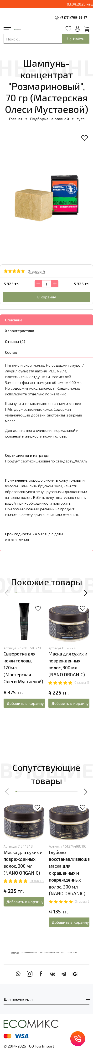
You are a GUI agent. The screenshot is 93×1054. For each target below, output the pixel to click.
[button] (7, 592)
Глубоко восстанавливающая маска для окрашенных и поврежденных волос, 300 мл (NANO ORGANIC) (70, 872)
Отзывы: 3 (82, 901)
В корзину (46, 297)
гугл (80, 118)
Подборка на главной (49, 118)
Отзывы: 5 (81, 682)
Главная (15, 118)
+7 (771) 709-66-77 (73, 17)
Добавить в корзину (25, 703)
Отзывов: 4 (36, 271)
